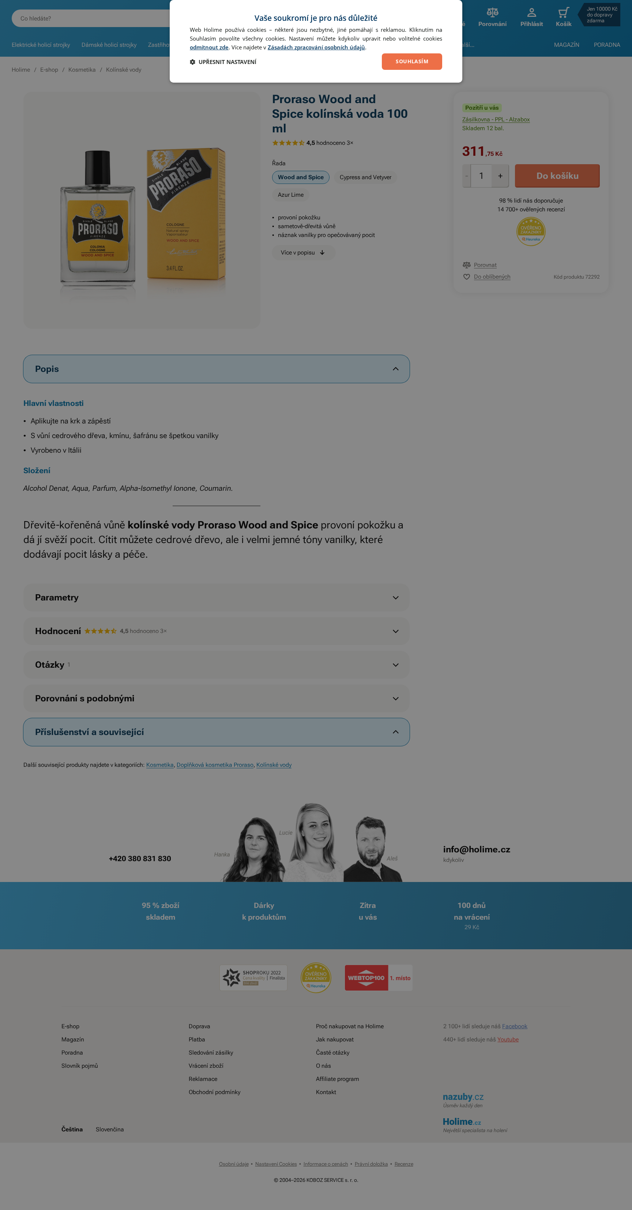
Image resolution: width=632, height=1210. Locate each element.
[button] (223, 62)
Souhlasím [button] (412, 61)
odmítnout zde (209, 47)
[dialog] (316, 41)
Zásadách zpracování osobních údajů (316, 47)
